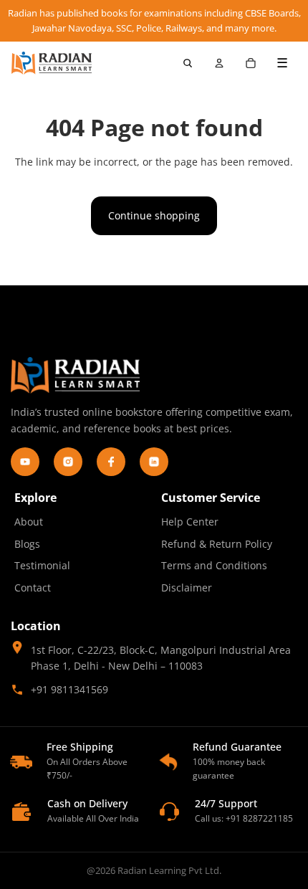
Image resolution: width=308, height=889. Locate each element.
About (28, 521)
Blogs (27, 544)
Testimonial (42, 565)
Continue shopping (154, 215)
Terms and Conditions (214, 565)
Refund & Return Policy (216, 544)
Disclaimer (186, 587)
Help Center (189, 521)
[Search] (187, 63)
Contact (32, 587)
